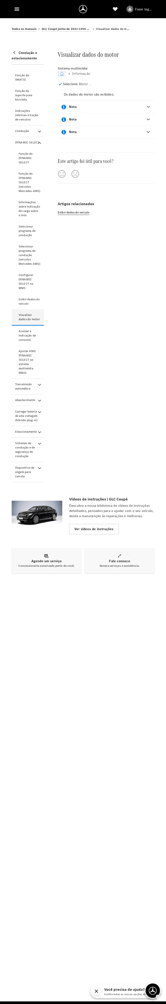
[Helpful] (62, 174)
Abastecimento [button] (25, 400)
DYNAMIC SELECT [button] (27, 142)
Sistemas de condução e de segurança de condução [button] (25, 449)
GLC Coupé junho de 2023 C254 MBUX (66, 29)
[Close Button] (122, 991)
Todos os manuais (24, 29)
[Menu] (17, 9)
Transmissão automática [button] (23, 386)
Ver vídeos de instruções (94, 529)
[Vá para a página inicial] (83, 9)
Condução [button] (22, 131)
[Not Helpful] (75, 174)
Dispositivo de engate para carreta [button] (25, 472)
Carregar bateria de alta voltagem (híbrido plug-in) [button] (26, 415)
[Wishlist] (115, 9)
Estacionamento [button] (26, 432)
